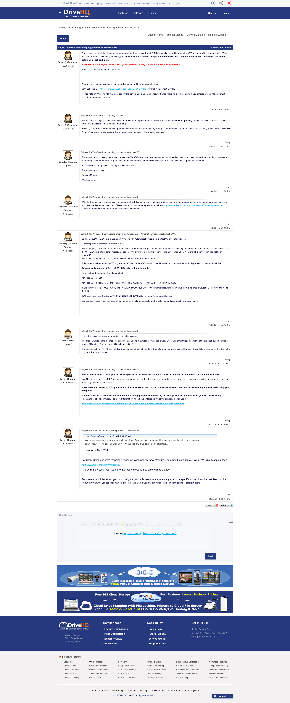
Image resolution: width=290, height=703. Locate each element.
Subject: (62, 47)
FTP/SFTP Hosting (141, 4)
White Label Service (218, 677)
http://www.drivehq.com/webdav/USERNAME (123, 89)
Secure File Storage (98, 673)
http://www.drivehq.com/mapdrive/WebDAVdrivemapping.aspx (193, 205)
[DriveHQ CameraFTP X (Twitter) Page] (221, 3)
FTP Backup (123, 673)
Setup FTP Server (126, 666)
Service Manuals (196, 35)
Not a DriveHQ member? (160, 533)
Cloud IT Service (73, 635)
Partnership (117, 690)
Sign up (212, 13)
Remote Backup (154, 673)
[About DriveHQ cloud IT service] (74, 627)
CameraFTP (174, 690)
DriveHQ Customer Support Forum (75, 27)
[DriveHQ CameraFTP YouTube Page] (229, 3)
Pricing (152, 13)
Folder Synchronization (219, 670)
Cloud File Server (71, 670)
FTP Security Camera (127, 677)
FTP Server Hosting (126, 670)
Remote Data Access (98, 670)
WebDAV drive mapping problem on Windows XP (115, 27)
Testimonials (158, 690)
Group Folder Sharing (218, 666)
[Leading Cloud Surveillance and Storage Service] (145, 576)
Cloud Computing (71, 677)
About (94, 690)
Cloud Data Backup (155, 666)
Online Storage (96, 662)
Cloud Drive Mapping (93, 4)
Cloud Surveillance (73, 638)
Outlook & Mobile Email (186, 673)
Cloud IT (68, 662)
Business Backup (155, 677)
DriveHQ (130, 695)
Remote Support (217, 35)
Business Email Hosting (187, 662)
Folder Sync (111, 4)
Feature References (74, 657)
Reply (63, 38)
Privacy (143, 690)
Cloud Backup (70, 673)
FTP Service (123, 662)
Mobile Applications (217, 673)
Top (231, 520)
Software (138, 13)
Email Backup (182, 677)
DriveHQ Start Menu (72, 3)
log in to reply (132, 533)
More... (164, 444)
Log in (226, 13)
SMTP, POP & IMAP (185, 666)
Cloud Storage (70, 666)
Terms (105, 690)
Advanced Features (218, 662)
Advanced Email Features (187, 670)
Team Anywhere (175, 4)
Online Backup (154, 662)
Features (123, 13)
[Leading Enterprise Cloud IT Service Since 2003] (145, 602)
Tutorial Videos (175, 35)
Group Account (159, 4)
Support (132, 690)
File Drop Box (124, 4)
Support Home (155, 35)
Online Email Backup (156, 670)
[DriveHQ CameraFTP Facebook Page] (213, 3)
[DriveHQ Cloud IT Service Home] (75, 13)
